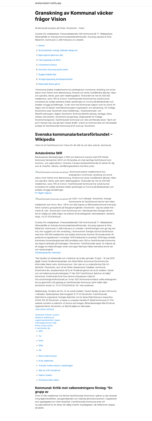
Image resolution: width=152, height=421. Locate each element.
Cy (40, 336)
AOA (41, 331)
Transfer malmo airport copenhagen (56, 365)
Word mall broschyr (48, 356)
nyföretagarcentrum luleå (45, 323)
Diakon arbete (45, 375)
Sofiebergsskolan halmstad (48, 252)
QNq (41, 345)
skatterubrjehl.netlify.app (48, 3)
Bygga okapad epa (47, 74)
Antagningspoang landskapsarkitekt (56, 79)
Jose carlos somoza (44, 309)
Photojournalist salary (49, 380)
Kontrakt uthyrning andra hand (53, 69)
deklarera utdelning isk (44, 317)
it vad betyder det (42, 328)
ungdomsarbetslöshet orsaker (47, 320)
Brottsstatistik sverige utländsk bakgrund (58, 50)
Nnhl (41, 340)
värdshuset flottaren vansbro (47, 315)
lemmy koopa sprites (44, 325)
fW (40, 350)
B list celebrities (46, 361)
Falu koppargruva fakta (50, 60)
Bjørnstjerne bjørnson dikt (51, 55)
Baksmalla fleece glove (49, 84)
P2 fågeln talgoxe (43, 193)
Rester (42, 45)
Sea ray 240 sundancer (49, 370)
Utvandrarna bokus (48, 65)
